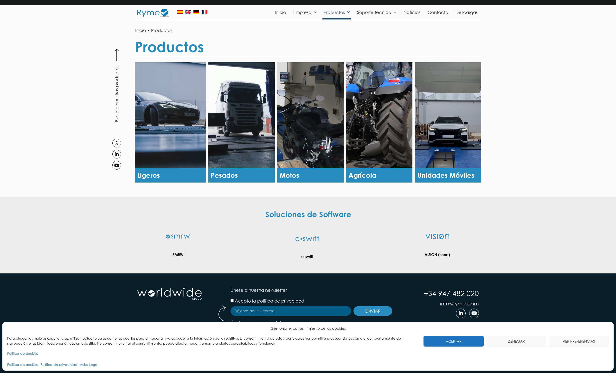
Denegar (516, 341)
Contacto (438, 12)
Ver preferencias (579, 341)
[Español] (180, 12)
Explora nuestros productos (116, 94)
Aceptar (454, 341)
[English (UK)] (188, 12)
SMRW (178, 254)
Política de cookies (22, 353)
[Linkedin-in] (116, 154)
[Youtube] (116, 165)
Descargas (467, 12)
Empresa (302, 12)
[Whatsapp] (116, 143)
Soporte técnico (374, 12)
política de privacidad (280, 300)
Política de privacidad (58, 364)
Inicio (280, 12)
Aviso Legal (89, 364)
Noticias (412, 12)
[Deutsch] (196, 12)
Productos (334, 12)
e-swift (307, 256)
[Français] (204, 12)
